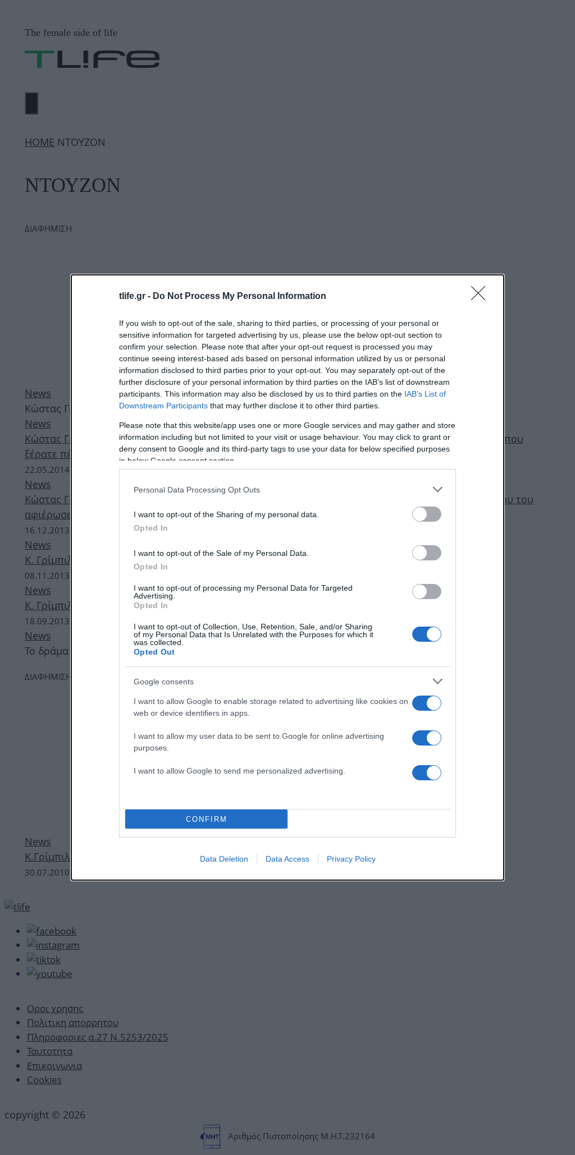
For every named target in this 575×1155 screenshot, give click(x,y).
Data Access (287, 858)
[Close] (481, 296)
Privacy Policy (351, 858)
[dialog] (287, 577)
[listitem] (287, 489)
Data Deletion (224, 858)
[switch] (426, 514)
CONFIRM (206, 819)
